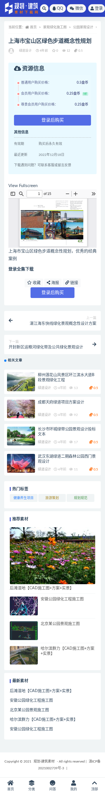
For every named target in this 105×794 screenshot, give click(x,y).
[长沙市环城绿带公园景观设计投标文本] (21, 436)
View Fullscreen (23, 186)
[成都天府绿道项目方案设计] (21, 409)
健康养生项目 (23, 498)
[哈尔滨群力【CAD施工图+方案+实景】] (24, 655)
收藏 (36, 283)
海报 (54, 283)
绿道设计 (25, 50)
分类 (31, 789)
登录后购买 (52, 120)
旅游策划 (52, 498)
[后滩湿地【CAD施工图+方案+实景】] (52, 555)
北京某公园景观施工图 (60, 624)
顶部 (94, 789)
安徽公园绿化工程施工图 (62, 599)
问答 (52, 789)
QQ (60, 8)
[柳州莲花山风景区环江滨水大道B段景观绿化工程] (21, 381)
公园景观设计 (83, 27)
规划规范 (80, 498)
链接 (73, 283)
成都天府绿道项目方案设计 (61, 402)
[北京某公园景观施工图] (24, 630)
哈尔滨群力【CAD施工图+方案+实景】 (44, 720)
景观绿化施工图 (55, 27)
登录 (99, 8)
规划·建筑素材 (44, 761)
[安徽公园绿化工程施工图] (24, 606)
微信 (79, 8)
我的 (73, 789)
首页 (33, 27)
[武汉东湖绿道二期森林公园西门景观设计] (21, 463)
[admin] (11, 51)
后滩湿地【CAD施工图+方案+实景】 (42, 588)
